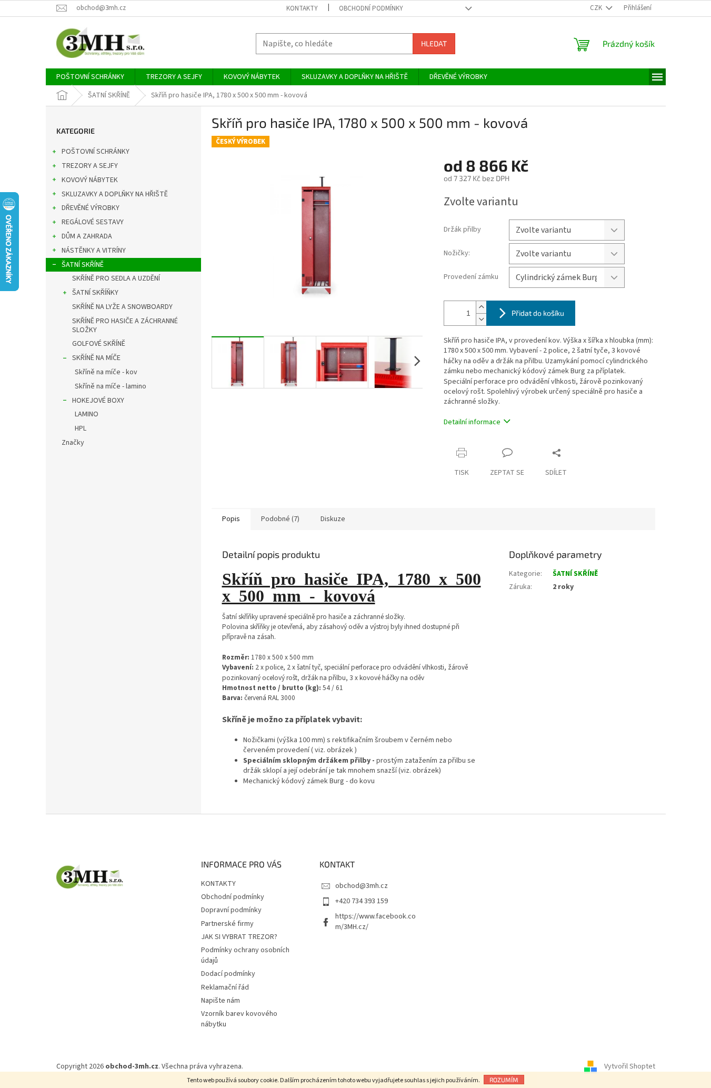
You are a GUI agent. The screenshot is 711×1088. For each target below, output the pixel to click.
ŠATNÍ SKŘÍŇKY (95, 292)
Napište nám (220, 1000)
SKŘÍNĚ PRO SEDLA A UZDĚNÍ (116, 278)
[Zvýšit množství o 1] (481, 307)
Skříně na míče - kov (106, 372)
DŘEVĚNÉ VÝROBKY (90, 208)
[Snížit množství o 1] (481, 319)
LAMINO (86, 414)
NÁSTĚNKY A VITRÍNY (94, 250)
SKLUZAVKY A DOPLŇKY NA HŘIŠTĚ (115, 194)
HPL (80, 428)
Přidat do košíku (538, 312)
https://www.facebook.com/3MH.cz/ (375, 921)
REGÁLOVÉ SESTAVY (93, 222)
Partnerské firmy (227, 924)
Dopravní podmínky (231, 910)
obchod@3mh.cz (361, 886)
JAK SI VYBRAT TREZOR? (239, 937)
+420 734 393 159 (361, 901)
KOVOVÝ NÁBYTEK (90, 180)
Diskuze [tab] (333, 519)
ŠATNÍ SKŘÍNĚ (83, 264)
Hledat (434, 43)
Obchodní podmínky (371, 8)
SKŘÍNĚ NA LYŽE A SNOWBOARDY (122, 307)
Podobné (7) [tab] (280, 519)
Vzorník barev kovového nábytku (239, 1019)
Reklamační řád (225, 987)
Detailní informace (472, 422)
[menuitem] (90, 76)
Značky (73, 442)
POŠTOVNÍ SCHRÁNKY (95, 151)
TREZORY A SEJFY (90, 166)
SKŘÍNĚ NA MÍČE (96, 358)
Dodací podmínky (228, 974)
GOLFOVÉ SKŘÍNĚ (98, 343)
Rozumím (503, 1079)
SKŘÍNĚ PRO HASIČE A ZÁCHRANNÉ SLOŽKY (125, 325)
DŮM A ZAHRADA (87, 236)
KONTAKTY (302, 8)
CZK (597, 8)
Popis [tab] (231, 519)
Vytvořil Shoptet (629, 1066)
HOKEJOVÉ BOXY (98, 400)
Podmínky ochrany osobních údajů (245, 955)
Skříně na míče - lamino (110, 386)
